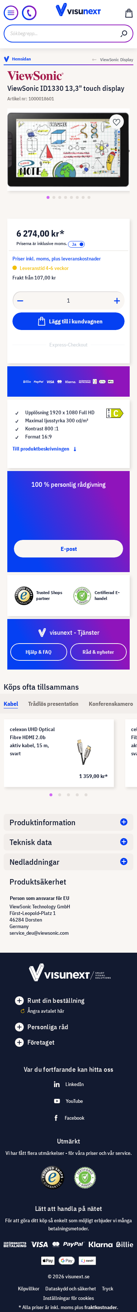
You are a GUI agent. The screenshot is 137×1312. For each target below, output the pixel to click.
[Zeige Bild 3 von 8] (59, 197)
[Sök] (124, 33)
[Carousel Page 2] (59, 794)
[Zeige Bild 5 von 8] (71, 197)
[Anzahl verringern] (20, 300)
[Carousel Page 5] (86, 794)
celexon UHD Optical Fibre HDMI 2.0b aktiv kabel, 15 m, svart (32, 741)
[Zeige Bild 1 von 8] (48, 197)
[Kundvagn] (129, 13)
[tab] (11, 703)
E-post (69, 548)
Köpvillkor (28, 1288)
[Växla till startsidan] (68, 13)
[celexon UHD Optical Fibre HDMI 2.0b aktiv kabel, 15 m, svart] (85, 748)
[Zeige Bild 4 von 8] (65, 197)
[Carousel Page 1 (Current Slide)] (51, 794)
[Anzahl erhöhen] (117, 300)
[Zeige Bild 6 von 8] (77, 197)
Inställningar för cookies (68, 1298)
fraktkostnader (100, 1307)
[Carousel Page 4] (77, 794)
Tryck (107, 1288)
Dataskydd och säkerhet (70, 1288)
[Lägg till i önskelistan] (116, 121)
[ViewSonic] (68, 75)
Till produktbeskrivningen (41, 448)
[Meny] (11, 12)
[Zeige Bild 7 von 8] (83, 197)
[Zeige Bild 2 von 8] (54, 197)
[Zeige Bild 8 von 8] (89, 197)
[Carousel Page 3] (68, 794)
